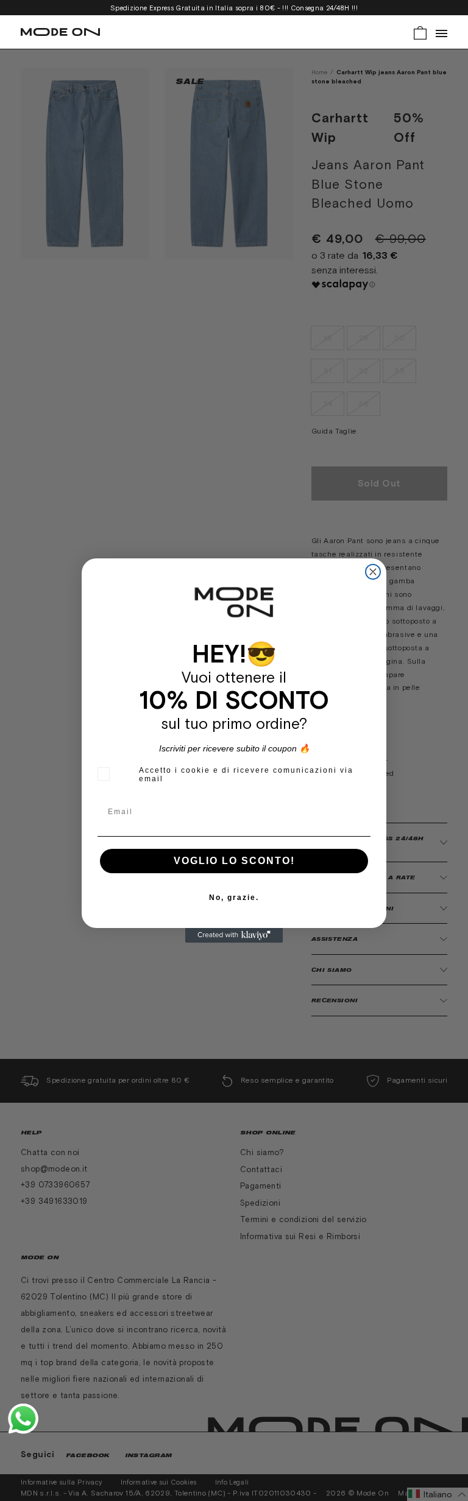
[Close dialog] (373, 571)
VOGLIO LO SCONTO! (234, 861)
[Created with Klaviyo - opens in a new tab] (234, 935)
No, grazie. (234, 897)
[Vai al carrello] (420, 32)
